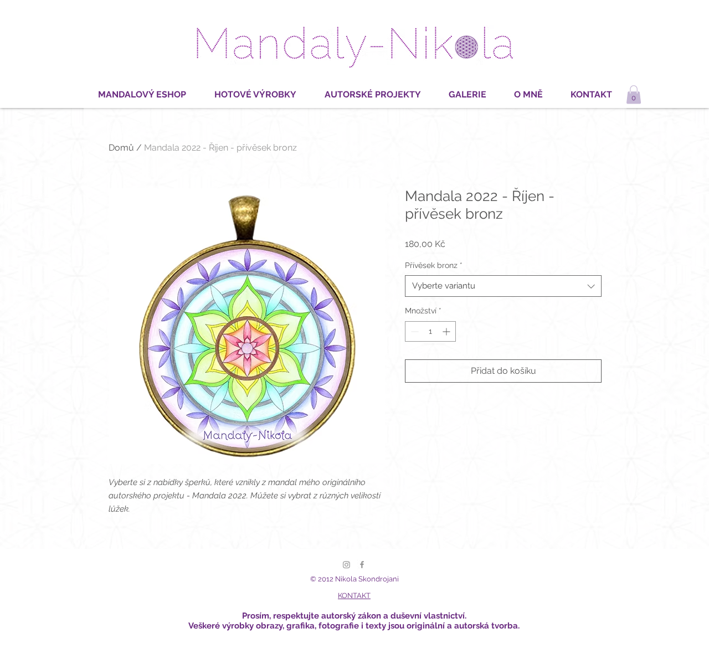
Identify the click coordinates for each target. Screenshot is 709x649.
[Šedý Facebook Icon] (362, 564)
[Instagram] (346, 564)
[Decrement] (413, 331)
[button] (633, 94)
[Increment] (447, 331)
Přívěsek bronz (434, 265)
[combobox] (503, 286)
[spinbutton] (430, 331)
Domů (121, 147)
